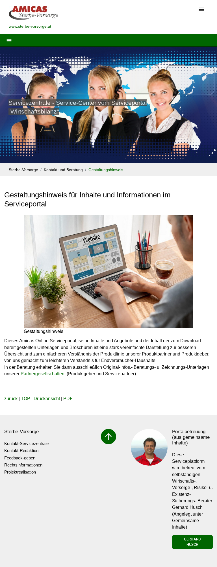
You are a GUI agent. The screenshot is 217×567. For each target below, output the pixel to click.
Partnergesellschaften (42, 373)
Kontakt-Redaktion (21, 450)
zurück (11, 398)
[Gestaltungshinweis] (108, 271)
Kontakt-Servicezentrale (26, 443)
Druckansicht (47, 398)
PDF (68, 398)
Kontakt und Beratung (63, 170)
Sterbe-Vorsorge (23, 170)
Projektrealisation (20, 472)
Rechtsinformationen (23, 465)
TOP (25, 398)
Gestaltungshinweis (105, 170)
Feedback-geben (19, 457)
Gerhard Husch (192, 542)
